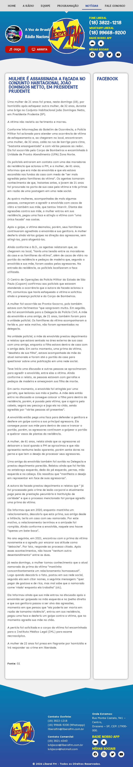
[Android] (92, 43)
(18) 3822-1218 (105, 22)
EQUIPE (45, 5)
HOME (12, 5)
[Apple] (101, 43)
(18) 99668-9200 (107, 32)
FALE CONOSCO (115, 5)
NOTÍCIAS (92, 5)
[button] (15, 49)
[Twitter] (110, 55)
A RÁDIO (28, 5)
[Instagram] (101, 55)
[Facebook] (92, 55)
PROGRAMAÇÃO (68, 5)
